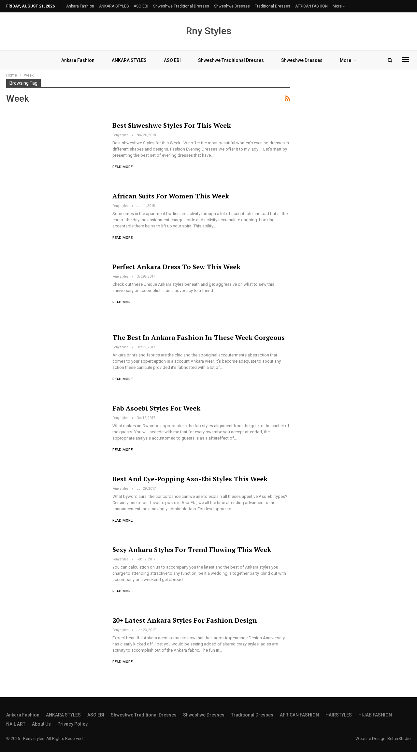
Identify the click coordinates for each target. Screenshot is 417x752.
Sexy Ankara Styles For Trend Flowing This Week (191, 549)
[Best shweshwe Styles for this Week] (55, 152)
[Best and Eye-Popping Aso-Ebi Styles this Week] (55, 506)
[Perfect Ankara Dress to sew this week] (55, 294)
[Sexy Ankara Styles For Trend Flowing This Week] (55, 576)
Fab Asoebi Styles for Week (156, 408)
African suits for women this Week (170, 196)
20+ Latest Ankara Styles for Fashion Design (184, 620)
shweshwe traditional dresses (181, 6)
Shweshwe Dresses (232, 6)
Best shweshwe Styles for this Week (171, 125)
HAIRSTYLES (338, 714)
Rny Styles (208, 30)
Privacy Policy (72, 724)
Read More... (124, 167)
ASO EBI (141, 6)
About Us (41, 724)
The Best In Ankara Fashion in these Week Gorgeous (198, 337)
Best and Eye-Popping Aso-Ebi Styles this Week (189, 478)
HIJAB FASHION (375, 714)
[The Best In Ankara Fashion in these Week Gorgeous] (55, 364)
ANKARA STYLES (114, 6)
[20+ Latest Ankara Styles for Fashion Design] (55, 647)
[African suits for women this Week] (55, 223)
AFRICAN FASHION (311, 6)
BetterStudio (399, 738)
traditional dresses (272, 6)
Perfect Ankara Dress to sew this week (176, 266)
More (338, 6)
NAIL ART (15, 724)
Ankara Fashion (80, 6)
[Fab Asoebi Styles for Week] (55, 435)
